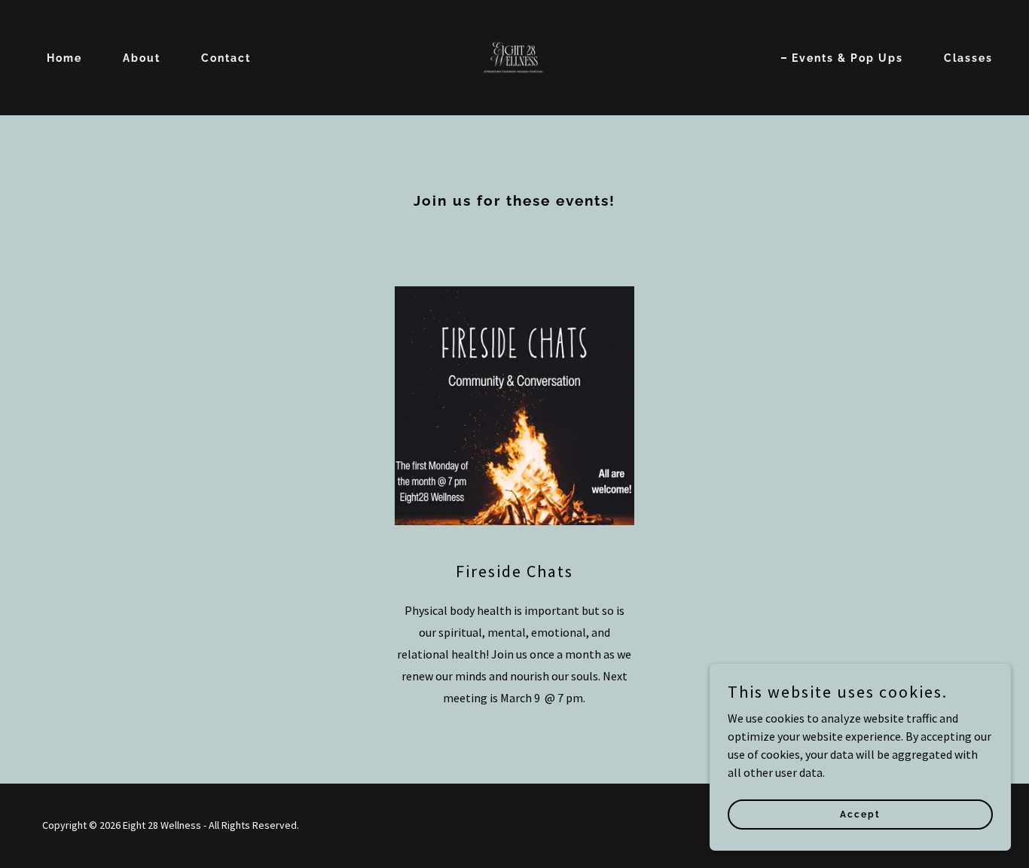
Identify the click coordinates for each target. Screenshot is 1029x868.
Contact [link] (226, 58)
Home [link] (64, 58)
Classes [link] (968, 58)
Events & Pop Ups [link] (847, 58)
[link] (514, 55)
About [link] (141, 58)
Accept (860, 813)
